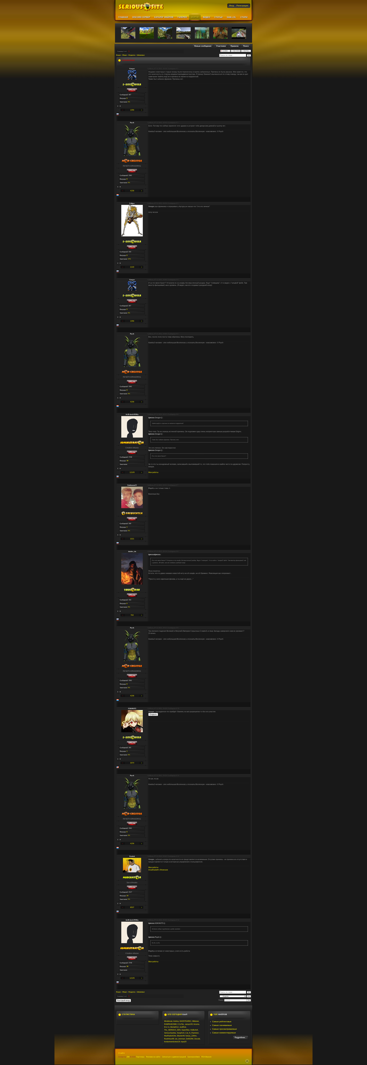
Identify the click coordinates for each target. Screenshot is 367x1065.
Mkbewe (195, 1021)
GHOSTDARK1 (185, 1021)
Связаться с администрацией (174, 1057)
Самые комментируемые (224, 1032)
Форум (118, 55)
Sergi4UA (181, 1033)
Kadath (132, 856)
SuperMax (185, 1030)
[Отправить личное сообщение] (120, 106)
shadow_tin (132, 551)
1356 (132, 110)
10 (178, 708)
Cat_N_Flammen (192, 1033)
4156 (132, 191)
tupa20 (184, 1042)
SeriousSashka (170, 1033)
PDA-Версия (206, 1057)
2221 (132, 539)
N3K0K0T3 (132, 708)
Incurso (196, 1024)
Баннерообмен (194, 1057)
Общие (124, 55)
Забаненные (141, 55)
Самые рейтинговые (221, 1021)
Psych (132, 122)
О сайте (121, 1053)
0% (129, 102)
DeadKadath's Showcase (158, 870)
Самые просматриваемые (224, 1029)
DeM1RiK (190, 1039)
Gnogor (132, 68)
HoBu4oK (194, 1030)
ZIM (128, 1057)
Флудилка (131, 55)
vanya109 (189, 1024)
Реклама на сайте (153, 1057)
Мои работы (153, 472)
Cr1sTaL (180, 1024)
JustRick (182, 1027)
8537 (132, 907)
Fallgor (132, 203)
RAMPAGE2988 (170, 1024)
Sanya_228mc (191, 1036)
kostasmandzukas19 (172, 1042)
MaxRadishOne (170, 1036)
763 (132, 615)
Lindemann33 (132, 485)
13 (178, 920)
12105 (132, 472)
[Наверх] (247, 1061)
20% (129, 259)
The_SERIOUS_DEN (172, 1030)
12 (178, 856)
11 (178, 775)
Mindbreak (168, 1021)
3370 (132, 763)
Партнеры (140, 1057)
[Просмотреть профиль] (118, 106)
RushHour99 (169, 1039)
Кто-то (166, 1027)
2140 (132, 267)
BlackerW (181, 1036)
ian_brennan (180, 1039)
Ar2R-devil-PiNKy (132, 414)
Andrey (176, 1021)
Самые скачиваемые (222, 1025)
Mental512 (174, 1027)
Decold (197, 1039)
